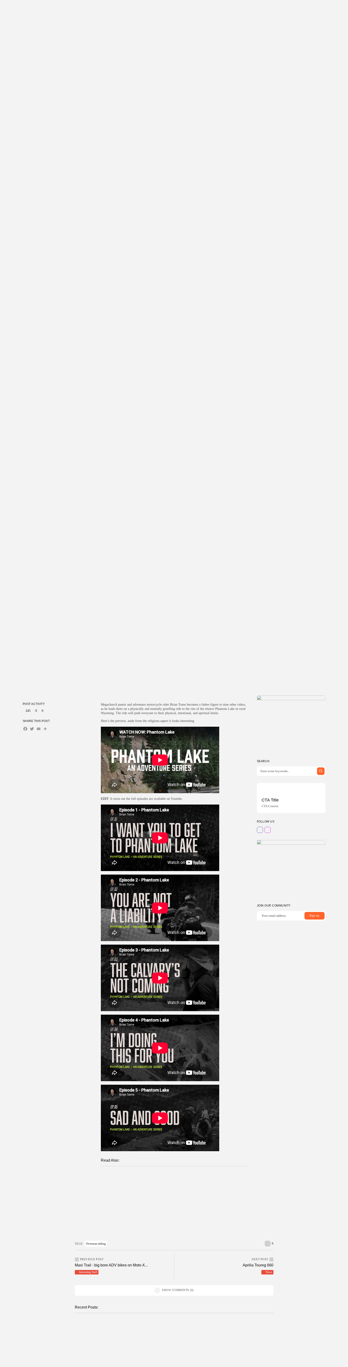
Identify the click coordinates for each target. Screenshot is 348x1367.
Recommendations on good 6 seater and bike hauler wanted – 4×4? (168, 1214)
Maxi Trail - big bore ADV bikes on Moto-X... (111, 1265)
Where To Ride (167, 8)
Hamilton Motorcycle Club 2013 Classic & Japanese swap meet (172, 1221)
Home (137, 8)
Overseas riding (96, 1243)
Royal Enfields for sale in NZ (146, 1200)
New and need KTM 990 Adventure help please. (152, 1193)
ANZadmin (119, 1340)
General (118, 1177)
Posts (148, 8)
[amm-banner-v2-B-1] (291, 868)
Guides (207, 8)
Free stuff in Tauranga (124, 1361)
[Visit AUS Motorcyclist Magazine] (303, 8)
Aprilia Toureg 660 (258, 1265)
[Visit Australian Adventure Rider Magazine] (308, 8)
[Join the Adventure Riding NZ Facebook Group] (297, 8)
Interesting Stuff (176, 656)
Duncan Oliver (165, 676)
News (269, 1272)
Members (190, 8)
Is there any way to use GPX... (131, 1329)
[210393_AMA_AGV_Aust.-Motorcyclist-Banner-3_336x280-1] (291, 724)
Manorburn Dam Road (226, 1329)
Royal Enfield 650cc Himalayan (148, 1185)
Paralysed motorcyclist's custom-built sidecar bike (154, 1208)
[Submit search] (321, 771)
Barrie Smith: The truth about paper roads (156, 1177)
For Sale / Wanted (120, 1355)
